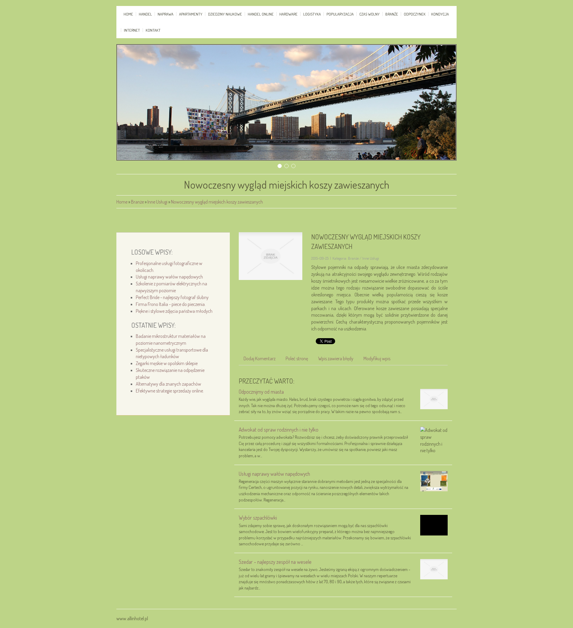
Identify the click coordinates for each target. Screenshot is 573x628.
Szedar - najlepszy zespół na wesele (275, 561)
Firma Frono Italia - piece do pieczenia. (171, 304)
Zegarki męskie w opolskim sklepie (167, 363)
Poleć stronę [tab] (297, 358)
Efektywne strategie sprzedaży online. (170, 391)
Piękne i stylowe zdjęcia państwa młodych (174, 311)
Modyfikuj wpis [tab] (376, 358)
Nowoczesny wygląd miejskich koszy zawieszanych (217, 202)
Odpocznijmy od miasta (261, 391)
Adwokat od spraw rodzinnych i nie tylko (278, 429)
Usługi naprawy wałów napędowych (169, 277)
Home (121, 202)
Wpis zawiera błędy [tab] (335, 358)
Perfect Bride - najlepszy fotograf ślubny (172, 297)
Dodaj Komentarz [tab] (259, 358)
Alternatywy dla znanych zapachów (168, 384)
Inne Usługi (157, 202)
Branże (137, 202)
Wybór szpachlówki (258, 517)
